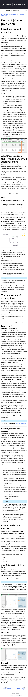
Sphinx (11, 695)
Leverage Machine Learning (11, 14)
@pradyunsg (17, 695)
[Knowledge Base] (14, 4)
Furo (21, 695)
